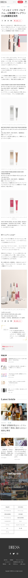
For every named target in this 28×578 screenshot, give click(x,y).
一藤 (9, 369)
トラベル (7, 524)
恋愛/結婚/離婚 (7, 514)
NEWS (8, 6)
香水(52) (25, 6)
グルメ (20, 521)
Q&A (9, 564)
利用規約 (11, 559)
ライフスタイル (10, 447)
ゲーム (7, 531)
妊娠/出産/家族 (20, 517)
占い (7, 528)
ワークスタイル (7, 517)
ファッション (20, 510)
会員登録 (20, 1)
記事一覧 (5, 559)
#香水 (3, 348)
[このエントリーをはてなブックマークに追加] (8, 21)
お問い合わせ (22, 564)
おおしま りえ (3, 433)
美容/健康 (20, 514)
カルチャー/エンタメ (20, 524)
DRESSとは (15, 564)
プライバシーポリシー (20, 559)
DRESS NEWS (14, 328)
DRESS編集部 (3, 457)
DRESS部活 (20, 507)
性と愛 (9, 422)
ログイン (14, 1)
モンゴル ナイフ (11, 384)
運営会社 (4, 564)
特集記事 (7, 507)
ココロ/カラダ (7, 521)
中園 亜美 (10, 392)
